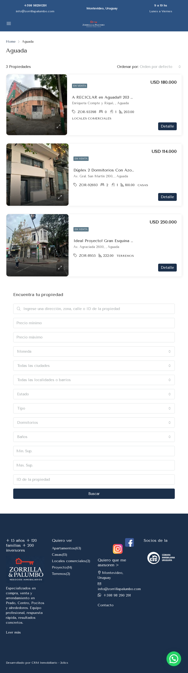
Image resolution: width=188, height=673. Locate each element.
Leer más (13, 632)
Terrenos (59, 574)
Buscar (94, 494)
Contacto (106, 605)
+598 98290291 (35, 5)
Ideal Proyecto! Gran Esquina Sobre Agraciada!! (119, 240)
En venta (79, 85)
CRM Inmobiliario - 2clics (50, 662)
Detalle (167, 126)
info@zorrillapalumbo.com (35, 11)
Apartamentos (63, 548)
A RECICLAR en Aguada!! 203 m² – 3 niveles (115, 97)
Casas (57, 555)
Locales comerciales (69, 561)
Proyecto (59, 567)
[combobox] (160, 67)
